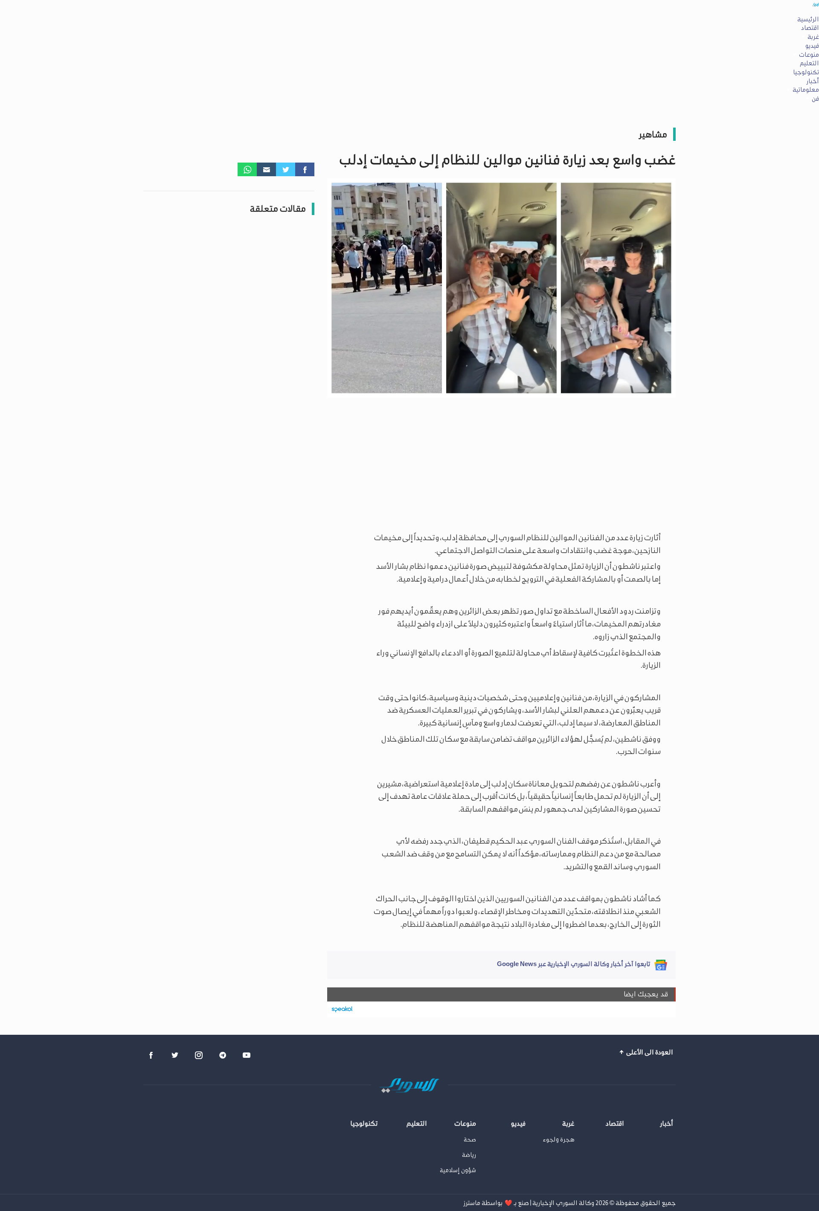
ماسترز (471, 1203)
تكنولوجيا (806, 72)
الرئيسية (808, 19)
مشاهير (653, 134)
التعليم (809, 63)
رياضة (469, 1155)
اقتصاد (810, 28)
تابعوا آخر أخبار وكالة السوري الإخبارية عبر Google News (573, 964)
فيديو (812, 45)
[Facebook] (304, 169)
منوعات (809, 54)
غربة (813, 37)
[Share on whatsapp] (247, 169)
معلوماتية (806, 89)
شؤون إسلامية (458, 1170)
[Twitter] (285, 169)
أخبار (812, 81)
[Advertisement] (503, 463)
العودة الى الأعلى (649, 1052)
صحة (470, 1139)
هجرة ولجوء (559, 1139)
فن (815, 98)
